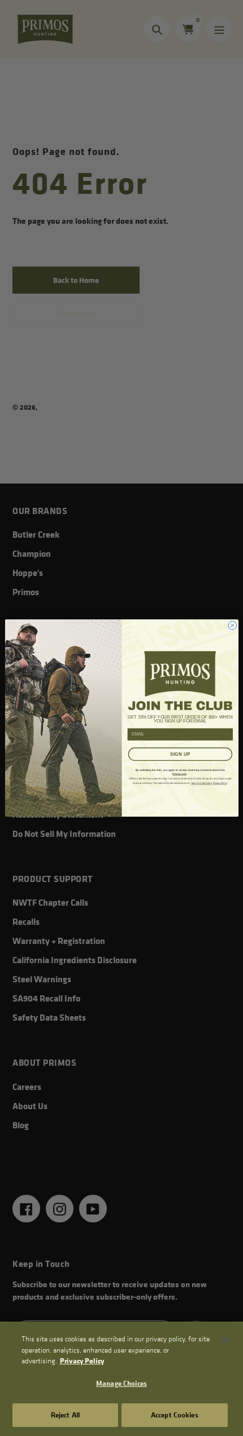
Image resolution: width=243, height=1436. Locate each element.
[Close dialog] (232, 625)
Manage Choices (121, 1383)
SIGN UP (180, 753)
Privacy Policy (82, 1360)
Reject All (65, 1415)
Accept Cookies (174, 1415)
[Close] (224, 1339)
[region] (121, 1379)
